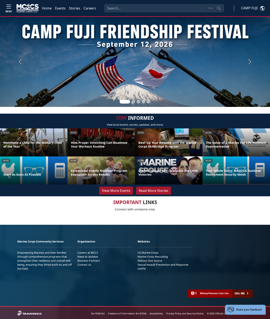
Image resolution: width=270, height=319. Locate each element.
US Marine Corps (148, 252)
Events (60, 8)
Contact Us (84, 265)
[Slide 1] (125, 102)
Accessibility (156, 313)
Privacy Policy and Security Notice (185, 313)
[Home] (27, 8)
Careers (90, 8)
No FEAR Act (98, 313)
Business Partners (88, 260)
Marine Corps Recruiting (153, 256)
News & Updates (87, 256)
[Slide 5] (148, 102)
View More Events (116, 190)
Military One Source (150, 260)
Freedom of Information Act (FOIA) (127, 313)
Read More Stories (153, 190)
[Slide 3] (138, 102)
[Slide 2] (133, 102)
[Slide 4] (143, 102)
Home (47, 8)
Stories (74, 8)
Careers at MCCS (87, 252)
